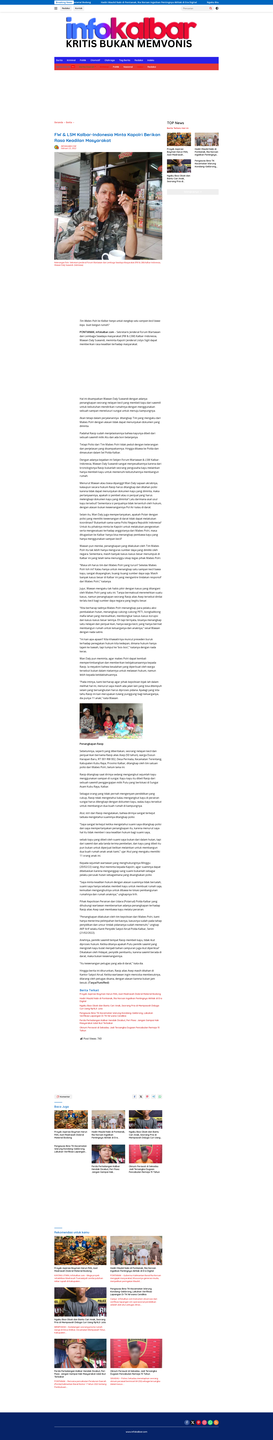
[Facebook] (186, 1422)
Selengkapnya (192, 191)
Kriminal (71, 60)
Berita (59, 60)
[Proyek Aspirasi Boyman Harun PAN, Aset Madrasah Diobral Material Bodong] (71, 1119)
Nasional (128, 66)
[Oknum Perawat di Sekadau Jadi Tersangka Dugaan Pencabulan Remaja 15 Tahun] (145, 1154)
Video (140, 66)
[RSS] (216, 1422)
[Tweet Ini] (141, 1096)
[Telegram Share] (153, 1096)
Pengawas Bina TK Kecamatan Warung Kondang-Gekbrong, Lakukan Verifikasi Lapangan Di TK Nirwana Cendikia (116, 1014)
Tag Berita (124, 60)
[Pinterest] (198, 1422)
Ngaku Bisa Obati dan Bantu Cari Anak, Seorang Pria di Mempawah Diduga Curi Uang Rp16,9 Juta (198, 2)
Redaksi (66, 8)
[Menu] (56, 8)
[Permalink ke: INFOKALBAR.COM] (56, 147)
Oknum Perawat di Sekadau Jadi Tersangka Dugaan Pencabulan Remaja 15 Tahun (120, 1029)
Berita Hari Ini (63, 66)
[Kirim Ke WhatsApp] (160, 1096)
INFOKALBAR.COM (68, 146)
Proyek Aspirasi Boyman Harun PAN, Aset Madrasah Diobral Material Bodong (120, 994)
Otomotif (95, 60)
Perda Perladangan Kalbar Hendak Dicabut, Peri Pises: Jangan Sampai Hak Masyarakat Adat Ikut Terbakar (119, 1022)
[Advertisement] (136, 95)
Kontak (78, 8)
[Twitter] (192, 1422)
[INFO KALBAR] (128, 34)
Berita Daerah (86, 66)
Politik (83, 60)
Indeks (150, 60)
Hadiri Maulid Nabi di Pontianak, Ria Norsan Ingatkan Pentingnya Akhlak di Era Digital (86, 2)
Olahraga (110, 60)
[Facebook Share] (134, 1096)
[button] (211, 8)
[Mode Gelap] (217, 8)
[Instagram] (204, 1422)
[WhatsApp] (210, 1422)
